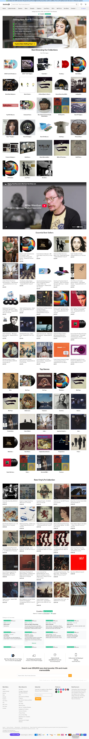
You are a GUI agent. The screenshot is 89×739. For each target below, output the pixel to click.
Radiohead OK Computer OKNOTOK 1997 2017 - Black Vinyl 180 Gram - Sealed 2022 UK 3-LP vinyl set (10, 310)
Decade (32, 8)
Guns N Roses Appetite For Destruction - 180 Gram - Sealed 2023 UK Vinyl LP (9, 573)
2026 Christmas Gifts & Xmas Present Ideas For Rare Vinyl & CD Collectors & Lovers (19, 728)
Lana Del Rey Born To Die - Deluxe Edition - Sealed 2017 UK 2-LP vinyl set (44, 361)
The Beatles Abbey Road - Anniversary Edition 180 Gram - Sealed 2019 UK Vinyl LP (27, 282)
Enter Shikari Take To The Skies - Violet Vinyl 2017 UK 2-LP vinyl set (78, 525)
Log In (84, 8)
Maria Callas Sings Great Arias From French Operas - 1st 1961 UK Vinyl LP (61, 525)
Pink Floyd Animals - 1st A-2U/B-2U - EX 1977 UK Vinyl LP (27, 548)
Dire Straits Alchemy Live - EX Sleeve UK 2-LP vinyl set (10, 524)
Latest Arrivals (12, 8)
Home (4, 8)
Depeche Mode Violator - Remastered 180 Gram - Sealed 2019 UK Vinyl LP (60, 335)
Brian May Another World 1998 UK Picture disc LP (78, 501)
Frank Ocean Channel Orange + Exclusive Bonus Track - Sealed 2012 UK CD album (61, 361)
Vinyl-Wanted (18, 660)
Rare (26, 8)
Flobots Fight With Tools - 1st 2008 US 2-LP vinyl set (61, 600)
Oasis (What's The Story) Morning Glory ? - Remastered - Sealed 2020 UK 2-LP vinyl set (10, 283)
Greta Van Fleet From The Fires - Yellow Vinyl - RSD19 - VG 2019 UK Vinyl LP (78, 549)
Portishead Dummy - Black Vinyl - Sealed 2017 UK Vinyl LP (27, 335)
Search (4, 727)
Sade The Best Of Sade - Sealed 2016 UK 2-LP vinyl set (78, 254)
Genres (20, 8)
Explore (39, 8)
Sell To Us (59, 8)
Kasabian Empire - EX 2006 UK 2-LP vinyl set (44, 501)
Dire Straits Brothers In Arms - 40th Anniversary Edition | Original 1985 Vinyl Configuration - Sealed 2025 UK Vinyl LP (44, 284)
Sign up (38, 698)
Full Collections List (25, 727)
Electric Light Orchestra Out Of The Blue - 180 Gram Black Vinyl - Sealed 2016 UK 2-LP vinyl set (61, 310)
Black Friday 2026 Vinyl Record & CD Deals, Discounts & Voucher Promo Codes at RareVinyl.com (48, 727)
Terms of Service (23, 711)
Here (47, 53)
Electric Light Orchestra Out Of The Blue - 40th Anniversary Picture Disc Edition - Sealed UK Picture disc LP (27, 256)
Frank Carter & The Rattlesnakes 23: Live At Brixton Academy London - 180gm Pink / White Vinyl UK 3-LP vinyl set (44, 575)
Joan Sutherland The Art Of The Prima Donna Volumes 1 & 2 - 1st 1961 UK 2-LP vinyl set (10, 549)
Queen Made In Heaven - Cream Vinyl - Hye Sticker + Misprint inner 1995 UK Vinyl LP (44, 601)
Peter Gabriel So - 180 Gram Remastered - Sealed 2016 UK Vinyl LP (10, 335)
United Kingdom (26, 734)
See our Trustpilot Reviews (25, 707)
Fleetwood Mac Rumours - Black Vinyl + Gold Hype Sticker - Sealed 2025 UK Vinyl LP (61, 255)
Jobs (20, 694)
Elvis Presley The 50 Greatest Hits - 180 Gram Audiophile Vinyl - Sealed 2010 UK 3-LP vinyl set (78, 310)
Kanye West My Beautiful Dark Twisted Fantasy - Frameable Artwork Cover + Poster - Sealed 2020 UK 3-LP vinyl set (78, 336)
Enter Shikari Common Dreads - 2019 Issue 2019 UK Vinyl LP (44, 524)
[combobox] (43, 4)
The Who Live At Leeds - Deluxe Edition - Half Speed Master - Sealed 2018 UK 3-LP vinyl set (78, 283)
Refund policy (17, 727)
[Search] (76, 4)
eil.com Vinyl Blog (23, 714)
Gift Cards (21, 703)
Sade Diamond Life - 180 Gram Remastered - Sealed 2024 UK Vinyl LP (44, 335)
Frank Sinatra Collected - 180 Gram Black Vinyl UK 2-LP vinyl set (44, 255)
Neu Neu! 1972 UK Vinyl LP (77, 572)
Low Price (46, 8)
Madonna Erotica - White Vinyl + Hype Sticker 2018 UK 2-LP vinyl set (27, 525)
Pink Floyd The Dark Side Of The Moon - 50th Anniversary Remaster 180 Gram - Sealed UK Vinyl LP (61, 283)
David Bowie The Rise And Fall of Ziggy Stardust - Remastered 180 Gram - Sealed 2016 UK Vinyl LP (44, 310)
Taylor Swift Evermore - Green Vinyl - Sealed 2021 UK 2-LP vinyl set (27, 309)
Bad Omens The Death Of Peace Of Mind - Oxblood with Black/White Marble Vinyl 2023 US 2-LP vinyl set (27, 574)
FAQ (37, 728)
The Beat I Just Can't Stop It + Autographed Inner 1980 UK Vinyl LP (61, 549)
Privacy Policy (22, 713)
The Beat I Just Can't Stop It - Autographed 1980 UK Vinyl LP (44, 548)
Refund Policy (22, 705)
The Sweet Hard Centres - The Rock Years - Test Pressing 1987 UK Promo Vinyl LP (61, 573)
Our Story (66, 8)
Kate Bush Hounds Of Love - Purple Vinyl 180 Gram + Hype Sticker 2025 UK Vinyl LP (78, 361)
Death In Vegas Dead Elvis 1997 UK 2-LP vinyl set (26, 501)
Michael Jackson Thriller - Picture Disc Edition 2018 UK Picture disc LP (10, 361)
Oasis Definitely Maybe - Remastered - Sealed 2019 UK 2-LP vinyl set (27, 361)
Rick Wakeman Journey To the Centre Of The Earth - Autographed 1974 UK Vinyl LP (27, 601)
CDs (53, 8)
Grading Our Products (23, 709)
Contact (73, 8)
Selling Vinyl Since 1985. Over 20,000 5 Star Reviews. (44, 11)
